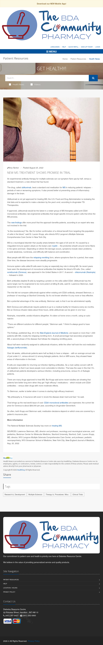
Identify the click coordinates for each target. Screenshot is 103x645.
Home (65, 58)
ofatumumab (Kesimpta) (85, 272)
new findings (16, 222)
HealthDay (21, 470)
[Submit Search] (93, 78)
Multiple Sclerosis (35, 494)
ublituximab (26, 187)
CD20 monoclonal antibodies (56, 402)
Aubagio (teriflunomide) (17, 347)
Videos (37, 84)
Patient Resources (78, 58)
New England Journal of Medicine (54, 332)
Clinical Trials (78, 494)
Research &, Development (15, 494)
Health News (18, 84)
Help (64, 47)
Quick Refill (73, 47)
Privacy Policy (9, 592)
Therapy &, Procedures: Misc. (57, 494)
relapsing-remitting (41, 257)
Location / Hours (10, 588)
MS (64, 187)
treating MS (57, 425)
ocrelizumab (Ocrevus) (17, 272)
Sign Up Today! (87, 47)
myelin (55, 245)
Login (97, 47)
